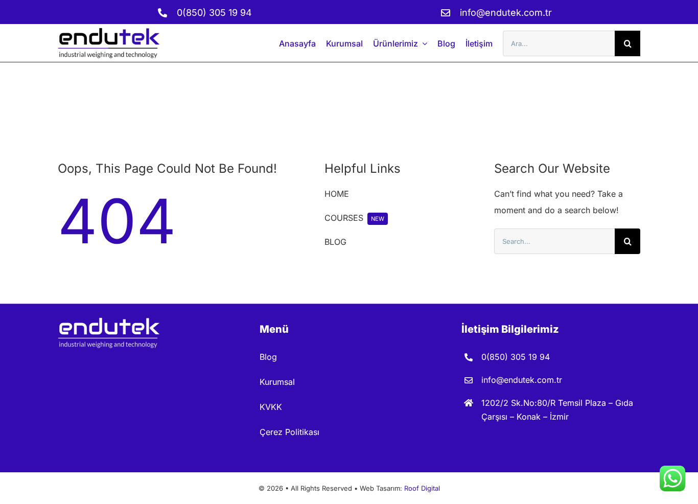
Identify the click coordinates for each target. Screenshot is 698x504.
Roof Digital (422, 488)
